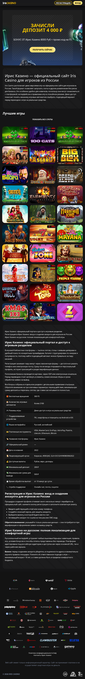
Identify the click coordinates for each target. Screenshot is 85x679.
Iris (9, 3)
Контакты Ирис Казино (42, 655)
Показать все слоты (42, 119)
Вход (78, 3)
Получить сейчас (42, 49)
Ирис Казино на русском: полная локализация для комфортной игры (35, 337)
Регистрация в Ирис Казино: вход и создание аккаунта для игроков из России (38, 334)
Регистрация (63, 3)
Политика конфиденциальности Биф (42, 653)
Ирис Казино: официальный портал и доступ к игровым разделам (33, 331)
